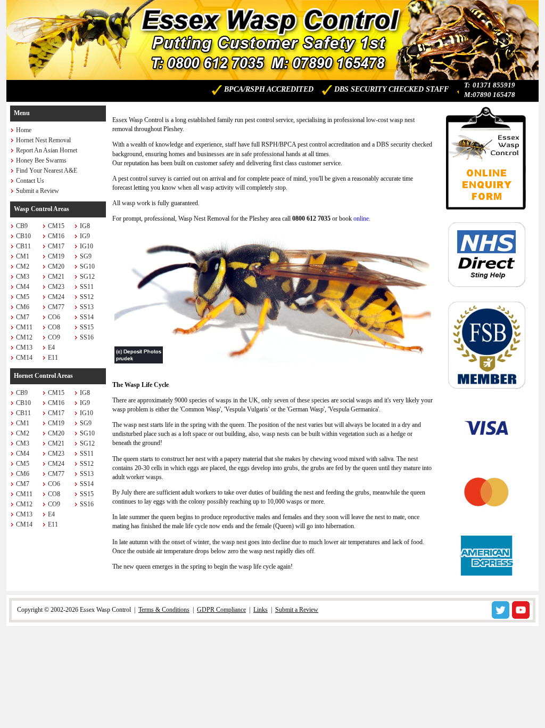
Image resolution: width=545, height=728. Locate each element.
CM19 (56, 256)
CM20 (56, 266)
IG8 (85, 226)
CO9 (54, 337)
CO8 (54, 327)
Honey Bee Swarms (41, 160)
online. (361, 218)
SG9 (86, 256)
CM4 (22, 286)
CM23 (56, 286)
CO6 (54, 317)
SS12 (87, 297)
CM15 (56, 226)
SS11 (87, 286)
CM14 (24, 357)
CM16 (56, 236)
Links (260, 609)
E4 (51, 347)
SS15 (87, 327)
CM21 (56, 276)
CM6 (22, 307)
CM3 (22, 276)
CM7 (22, 317)
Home (23, 130)
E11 (53, 357)
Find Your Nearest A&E (46, 170)
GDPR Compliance (221, 609)
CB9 (22, 226)
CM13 (24, 347)
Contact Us (30, 180)
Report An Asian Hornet (46, 150)
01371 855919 (494, 85)
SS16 (87, 337)
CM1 (22, 256)
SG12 (87, 276)
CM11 (24, 327)
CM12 (24, 337)
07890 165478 (494, 95)
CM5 (22, 297)
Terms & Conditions (163, 609)
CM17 (56, 246)
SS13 (87, 307)
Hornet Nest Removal (43, 140)
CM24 (56, 297)
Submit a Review (37, 191)
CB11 (23, 246)
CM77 (56, 307)
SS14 (87, 317)
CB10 (23, 236)
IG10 (86, 246)
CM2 (22, 266)
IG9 (85, 236)
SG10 (87, 266)
